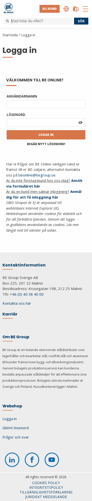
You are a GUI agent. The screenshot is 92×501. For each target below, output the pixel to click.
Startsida (10, 34)
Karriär (9, 314)
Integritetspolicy (46, 487)
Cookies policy (46, 482)
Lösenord (16, 114)
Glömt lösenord (15, 427)
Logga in (28, 34)
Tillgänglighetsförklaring (46, 492)
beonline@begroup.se (36, 175)
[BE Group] (8, 9)
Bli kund (49, 9)
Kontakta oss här (16, 303)
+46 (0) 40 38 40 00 (27, 294)
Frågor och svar (15, 437)
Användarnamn (22, 96)
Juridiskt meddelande (46, 496)
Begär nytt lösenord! (46, 144)
